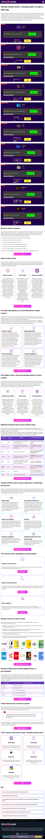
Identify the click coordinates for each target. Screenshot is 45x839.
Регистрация (22, 571)
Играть (27, 40)
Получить (38, 836)
